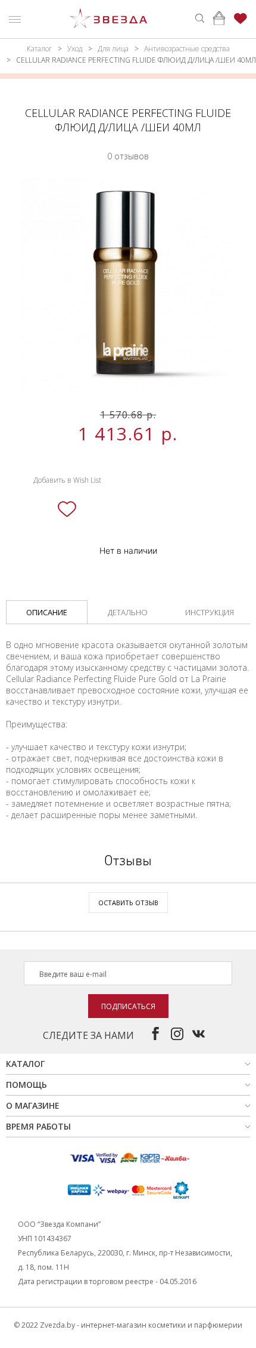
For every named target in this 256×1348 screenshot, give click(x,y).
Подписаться (128, 1006)
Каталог (39, 49)
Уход (74, 49)
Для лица (113, 49)
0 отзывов (128, 156)
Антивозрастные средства (187, 49)
